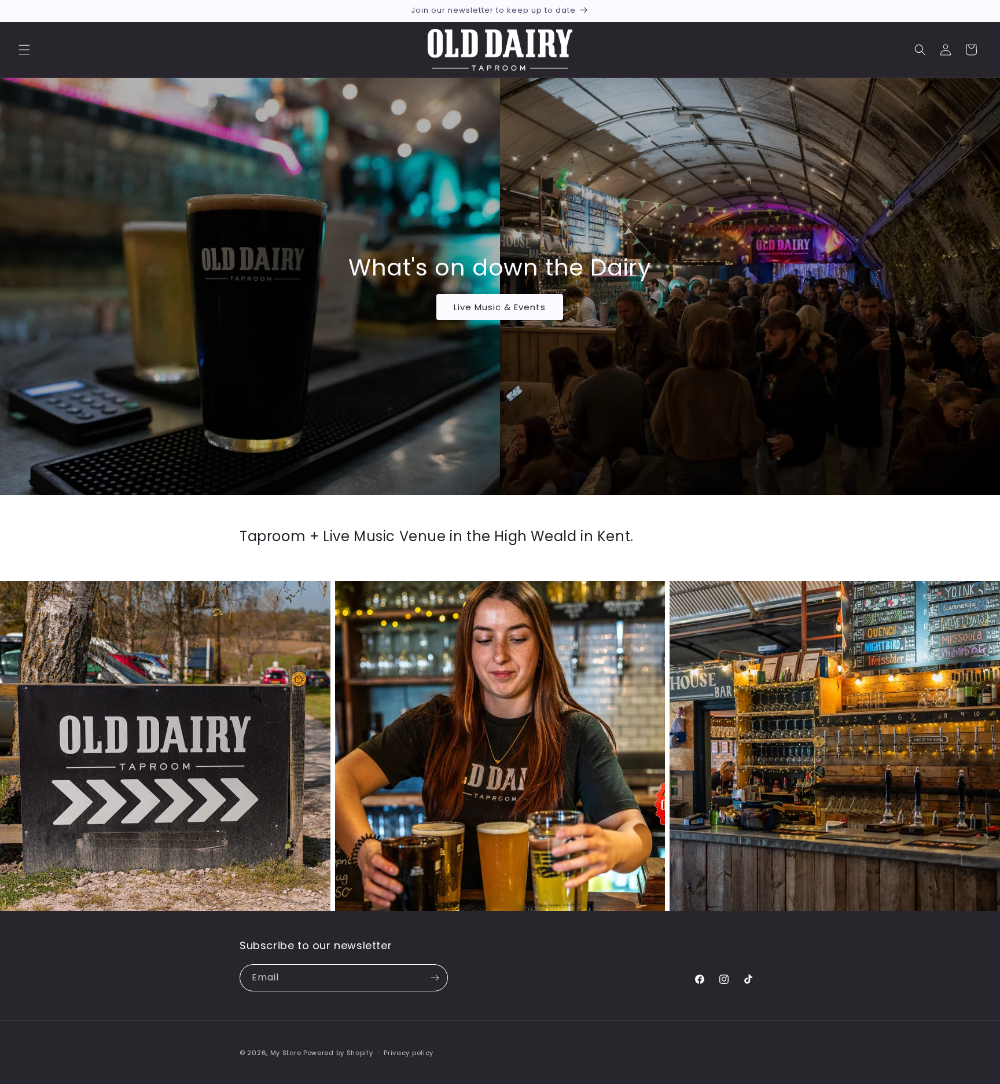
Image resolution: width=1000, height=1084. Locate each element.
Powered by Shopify (338, 1052)
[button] (24, 50)
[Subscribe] (434, 977)
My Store (286, 1052)
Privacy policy (408, 1052)
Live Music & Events (500, 307)
